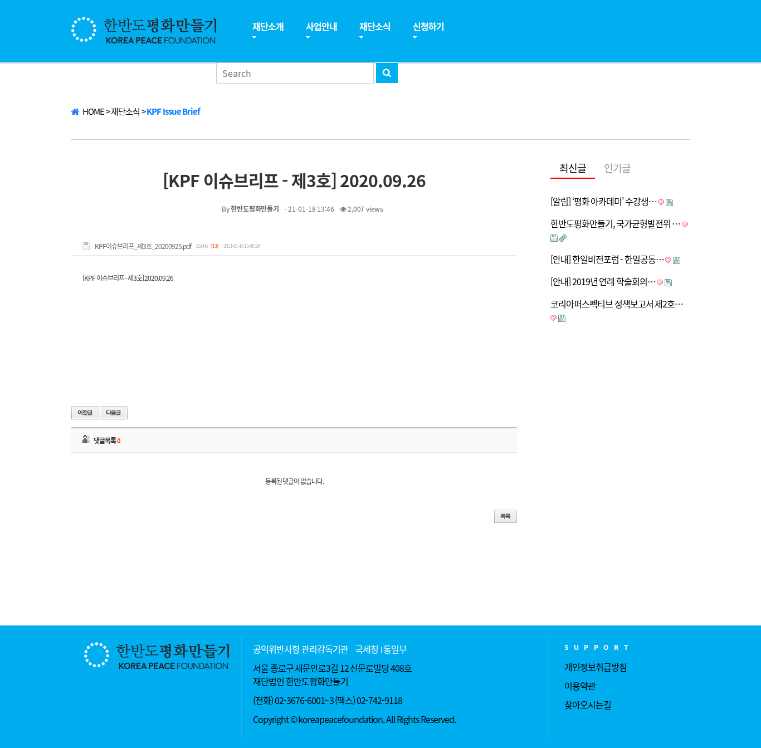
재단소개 (268, 26)
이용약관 (580, 685)
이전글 (85, 412)
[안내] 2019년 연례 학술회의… (603, 281)
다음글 (114, 412)
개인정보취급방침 (595, 666)
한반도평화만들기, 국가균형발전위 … (615, 223)
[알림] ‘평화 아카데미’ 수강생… (603, 201)
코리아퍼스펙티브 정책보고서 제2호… (616, 303)
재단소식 (375, 26)
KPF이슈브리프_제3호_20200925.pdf (143, 246)
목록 (505, 516)
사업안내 (321, 26)
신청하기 (428, 26)
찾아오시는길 (587, 704)
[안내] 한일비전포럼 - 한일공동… (607, 259)
